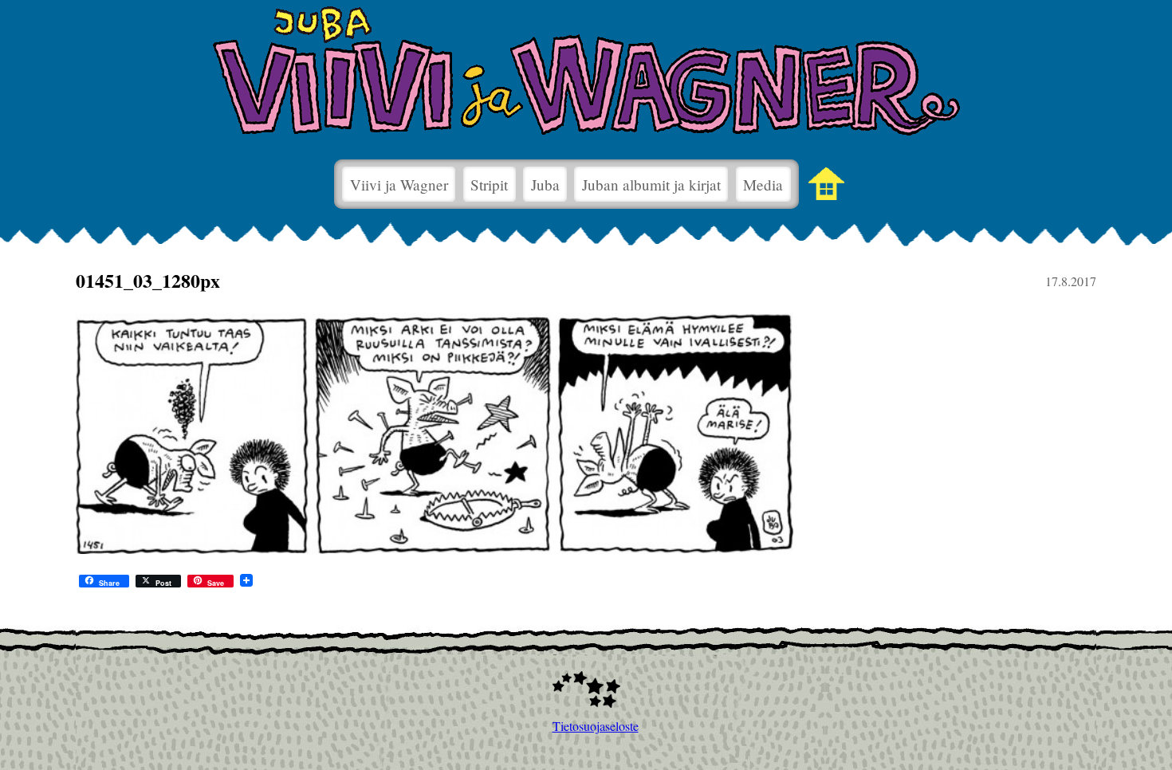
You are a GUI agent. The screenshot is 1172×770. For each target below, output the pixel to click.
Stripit (489, 184)
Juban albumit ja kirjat (651, 184)
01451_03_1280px (148, 280)
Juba (545, 184)
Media (763, 184)
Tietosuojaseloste (586, 725)
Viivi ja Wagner (399, 184)
